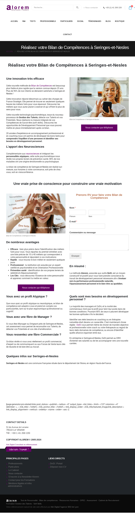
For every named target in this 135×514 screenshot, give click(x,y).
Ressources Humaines (68, 500)
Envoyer (75, 256)
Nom (72, 208)
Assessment (92, 500)
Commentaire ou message (82, 232)
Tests (33, 21)
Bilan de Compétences (41, 85)
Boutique (119, 21)
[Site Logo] (17, 7)
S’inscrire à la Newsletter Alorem (23, 477)
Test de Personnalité (29, 500)
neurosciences (32, 153)
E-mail (73, 221)
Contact (67, 34)
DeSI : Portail (56, 463)
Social (80, 21)
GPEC (82, 500)
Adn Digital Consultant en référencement (21, 445)
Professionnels (48, 21)
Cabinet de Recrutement (109, 500)
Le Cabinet (13, 470)
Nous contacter (91, 7)
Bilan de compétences (48, 500)
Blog (108, 21)
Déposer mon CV (58, 467)
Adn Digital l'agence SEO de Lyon (65, 507)
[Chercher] (77, 7)
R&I (23, 21)
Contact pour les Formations (21, 480)
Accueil (14, 21)
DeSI (79, 325)
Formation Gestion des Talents (19, 504)
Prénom (72, 216)
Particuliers (66, 21)
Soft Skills (37, 504)
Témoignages (94, 21)
